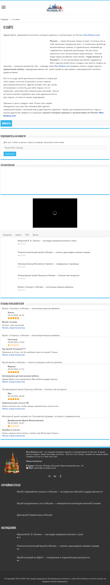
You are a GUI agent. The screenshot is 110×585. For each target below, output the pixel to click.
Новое (18, 235)
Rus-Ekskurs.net (62, 66)
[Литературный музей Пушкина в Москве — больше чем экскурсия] (9, 279)
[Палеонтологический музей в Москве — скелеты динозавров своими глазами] (28, 187)
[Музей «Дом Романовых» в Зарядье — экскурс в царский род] (10, 187)
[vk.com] (54, 476)
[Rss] (49, 476)
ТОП (27, 235)
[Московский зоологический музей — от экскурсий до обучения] (63, 187)
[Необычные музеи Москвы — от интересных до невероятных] (46, 187)
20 (20, 537)
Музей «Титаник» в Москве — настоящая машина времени (45, 287)
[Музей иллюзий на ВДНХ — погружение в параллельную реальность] (8, 561)
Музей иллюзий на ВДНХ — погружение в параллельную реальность (53, 557)
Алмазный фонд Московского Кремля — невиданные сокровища (48, 264)
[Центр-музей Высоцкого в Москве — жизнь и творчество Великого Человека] (99, 175)
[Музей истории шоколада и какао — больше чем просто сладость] (46, 175)
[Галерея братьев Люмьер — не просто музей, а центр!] (10, 175)
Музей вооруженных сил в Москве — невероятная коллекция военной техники (59, 503)
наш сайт (53, 456)
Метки (35, 235)
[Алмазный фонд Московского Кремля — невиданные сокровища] (9, 267)
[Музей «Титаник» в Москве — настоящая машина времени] (9, 290)
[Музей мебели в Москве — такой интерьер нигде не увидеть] (81, 175)
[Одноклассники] (60, 476)
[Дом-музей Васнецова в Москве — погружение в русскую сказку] (99, 187)
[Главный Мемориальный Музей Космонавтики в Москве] (63, 175)
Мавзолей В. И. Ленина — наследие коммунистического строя (47, 241)
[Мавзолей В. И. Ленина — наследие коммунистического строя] (28, 175)
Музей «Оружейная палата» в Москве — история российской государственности (60, 491)
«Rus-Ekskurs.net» (91, 35)
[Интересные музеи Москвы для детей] (81, 187)
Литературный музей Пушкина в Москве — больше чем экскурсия (48, 275)
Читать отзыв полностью (13, 328)
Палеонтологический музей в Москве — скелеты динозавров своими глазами (54, 252)
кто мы (37, 456)
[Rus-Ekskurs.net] (55, 7)
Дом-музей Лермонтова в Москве (34, 515)
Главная (4, 19)
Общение (7, 235)
